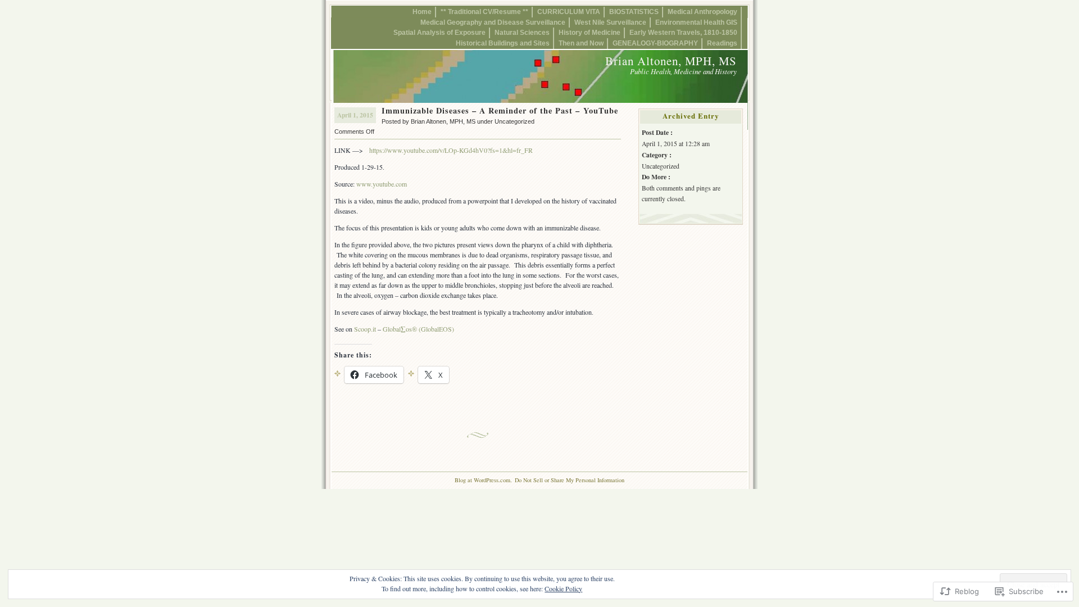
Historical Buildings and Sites (503, 43)
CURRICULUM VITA (568, 11)
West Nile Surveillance (610, 22)
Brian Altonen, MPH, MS (671, 61)
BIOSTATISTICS (634, 11)
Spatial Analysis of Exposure (439, 32)
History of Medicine (589, 32)
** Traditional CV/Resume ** (484, 11)
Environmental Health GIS (696, 22)
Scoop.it (365, 328)
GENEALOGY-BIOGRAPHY (655, 43)
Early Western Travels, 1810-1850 (683, 32)
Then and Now (581, 43)
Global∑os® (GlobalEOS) (418, 328)
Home (422, 11)
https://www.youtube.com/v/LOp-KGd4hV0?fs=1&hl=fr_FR (451, 150)
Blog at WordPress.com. (483, 480)
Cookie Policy (563, 588)
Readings (722, 43)
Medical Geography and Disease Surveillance (492, 22)
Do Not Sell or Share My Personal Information (569, 480)
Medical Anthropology (702, 11)
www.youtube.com (381, 183)
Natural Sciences (522, 32)
